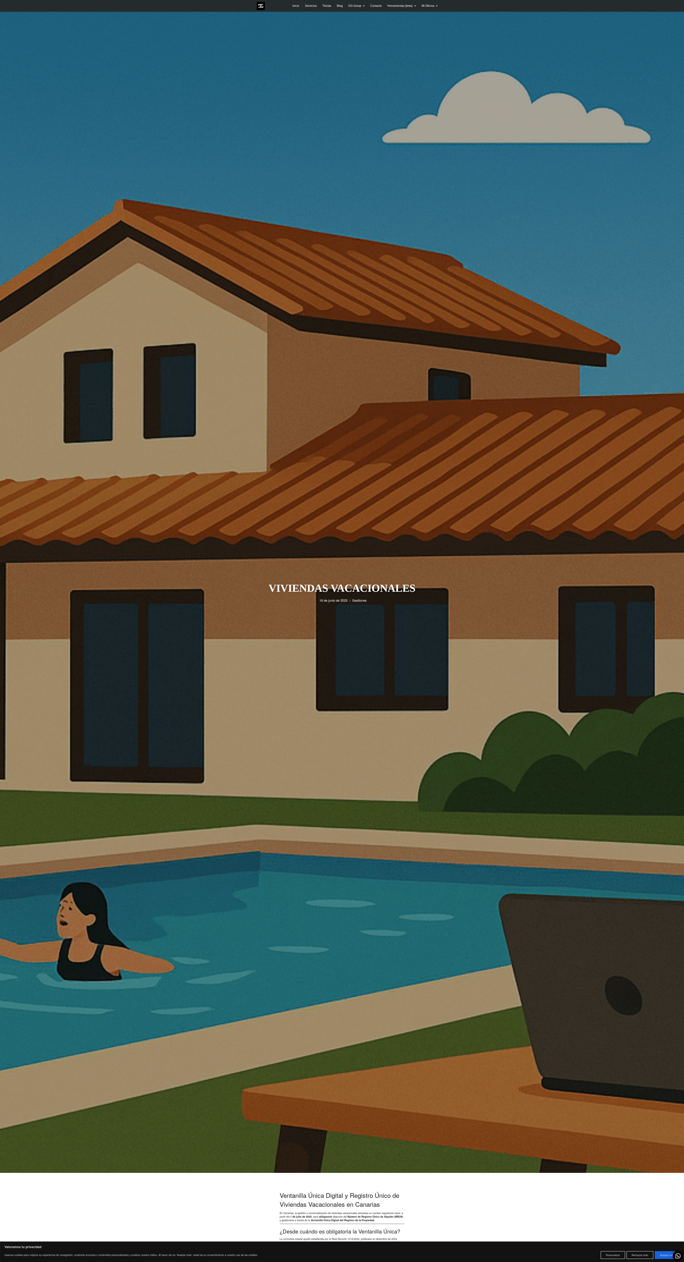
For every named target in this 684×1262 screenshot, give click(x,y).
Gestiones (359, 600)
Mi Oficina (428, 5)
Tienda (326, 5)
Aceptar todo (667, 1255)
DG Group (354, 5)
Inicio (295, 5)
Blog (340, 5)
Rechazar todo (640, 1255)
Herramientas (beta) (400, 5)
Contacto (376, 5)
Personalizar (613, 1255)
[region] (342, 1251)
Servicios (311, 5)
